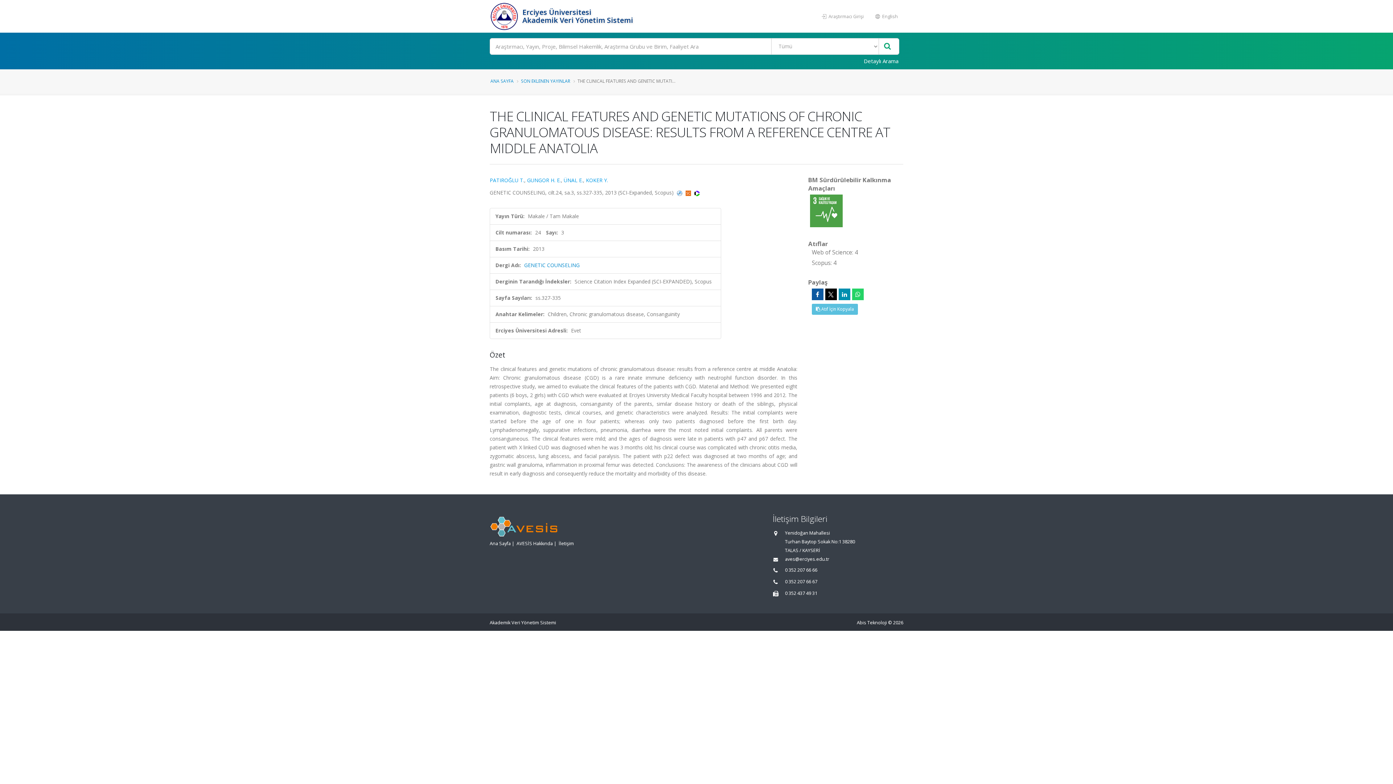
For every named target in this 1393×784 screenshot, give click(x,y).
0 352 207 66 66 (801, 570)
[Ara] (887, 46)
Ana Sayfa (502, 81)
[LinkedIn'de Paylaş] (844, 294)
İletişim (566, 543)
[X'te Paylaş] (831, 294)
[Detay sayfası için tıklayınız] (826, 210)
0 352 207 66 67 (801, 582)
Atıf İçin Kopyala (837, 309)
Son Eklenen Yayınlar (545, 81)
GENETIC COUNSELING (552, 265)
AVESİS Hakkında (535, 543)
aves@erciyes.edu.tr (807, 559)
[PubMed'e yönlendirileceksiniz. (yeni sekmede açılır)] (680, 192)
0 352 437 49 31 (801, 593)
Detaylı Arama (881, 61)
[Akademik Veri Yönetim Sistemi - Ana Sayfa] (505, 16)
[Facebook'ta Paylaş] (817, 294)
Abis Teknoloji (872, 623)
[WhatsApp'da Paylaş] (858, 294)
